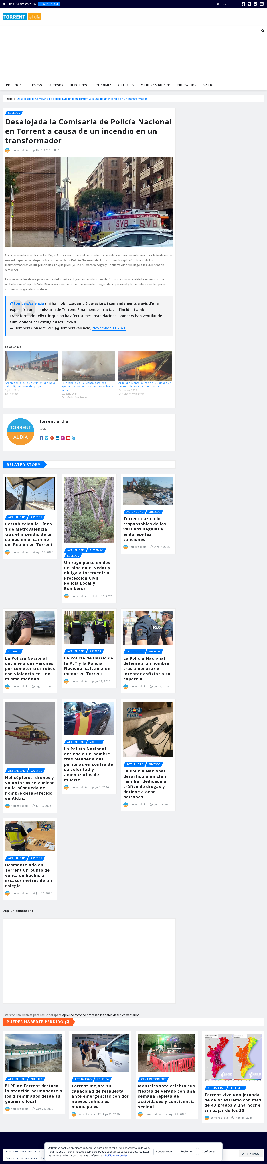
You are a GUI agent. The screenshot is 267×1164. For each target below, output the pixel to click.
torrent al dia (20, 150)
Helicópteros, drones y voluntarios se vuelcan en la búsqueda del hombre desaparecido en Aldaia (30, 788)
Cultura (126, 85)
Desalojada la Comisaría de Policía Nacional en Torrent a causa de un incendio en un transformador (82, 98)
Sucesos (55, 85)
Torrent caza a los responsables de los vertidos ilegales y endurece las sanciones (144, 529)
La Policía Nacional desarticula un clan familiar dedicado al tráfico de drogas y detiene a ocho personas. (145, 783)
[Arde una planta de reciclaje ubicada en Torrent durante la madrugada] (144, 366)
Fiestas (35, 85)
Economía (103, 85)
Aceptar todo (164, 1151)
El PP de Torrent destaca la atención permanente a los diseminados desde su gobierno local (33, 1093)
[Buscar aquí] (262, 31)
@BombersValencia (27, 303)
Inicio (9, 98)
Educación (187, 85)
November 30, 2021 (109, 328)
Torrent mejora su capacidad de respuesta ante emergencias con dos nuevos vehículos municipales (100, 1096)
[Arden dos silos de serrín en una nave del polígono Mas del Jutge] (31, 366)
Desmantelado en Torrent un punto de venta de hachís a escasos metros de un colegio (28, 875)
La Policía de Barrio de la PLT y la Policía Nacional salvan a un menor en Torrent (88, 665)
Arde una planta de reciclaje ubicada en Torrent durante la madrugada (144, 384)
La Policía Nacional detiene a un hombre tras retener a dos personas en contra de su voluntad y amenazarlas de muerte (88, 764)
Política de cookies (116, 1155)
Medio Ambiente (155, 85)
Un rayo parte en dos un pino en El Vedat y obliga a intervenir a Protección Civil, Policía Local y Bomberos (87, 575)
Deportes (78, 85)
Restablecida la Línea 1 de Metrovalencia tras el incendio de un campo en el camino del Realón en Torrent (29, 534)
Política (14, 85)
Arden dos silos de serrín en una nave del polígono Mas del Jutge (30, 384)
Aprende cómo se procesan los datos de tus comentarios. (101, 1015)
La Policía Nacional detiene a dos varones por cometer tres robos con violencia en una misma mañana (30, 668)
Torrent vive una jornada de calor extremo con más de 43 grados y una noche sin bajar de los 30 (233, 1102)
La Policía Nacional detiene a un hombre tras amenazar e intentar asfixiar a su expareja (147, 668)
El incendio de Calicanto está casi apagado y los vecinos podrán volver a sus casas (88, 386)
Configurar (208, 1151)
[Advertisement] (122, 53)
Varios (209, 85)
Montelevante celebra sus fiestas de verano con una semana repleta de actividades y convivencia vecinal (166, 1096)
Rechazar (186, 1151)
